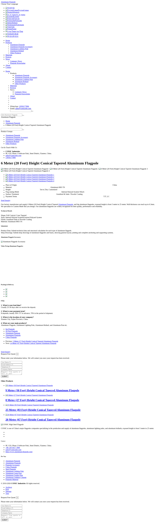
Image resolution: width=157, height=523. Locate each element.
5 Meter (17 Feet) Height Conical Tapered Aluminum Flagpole (35, 341)
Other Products (15, 53)
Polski (14, 29)
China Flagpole (11, 337)
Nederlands (20, 25)
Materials (9, 55)
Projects (8, 57)
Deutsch (16, 12)
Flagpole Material (12, 479)
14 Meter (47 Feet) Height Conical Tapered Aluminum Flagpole (33, 343)
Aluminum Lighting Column (16, 477)
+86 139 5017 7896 (13, 448)
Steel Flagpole (11, 469)
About (8, 65)
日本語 (15, 34)
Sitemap (8, 491)
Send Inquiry (5, 200)
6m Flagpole (10, 329)
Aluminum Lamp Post (14, 473)
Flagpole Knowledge (17, 63)
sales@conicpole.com (23, 108)
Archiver (9, 487)
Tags (7, 493)
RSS (7, 489)
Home (8, 41)
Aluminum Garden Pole (14, 475)
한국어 (15, 36)
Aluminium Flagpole (13, 335)
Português (18, 21)
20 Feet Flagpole (12, 331)
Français (16, 19)
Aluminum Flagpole (17, 45)
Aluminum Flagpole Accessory (21, 47)
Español (16, 17)
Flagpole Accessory (13, 465)
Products (9, 43)
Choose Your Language (9, 4)
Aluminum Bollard (17, 51)
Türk (12, 27)
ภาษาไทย (19, 31)
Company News (16, 61)
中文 (13, 8)
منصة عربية (20, 14)
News (8, 59)
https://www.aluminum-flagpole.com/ (19, 452)
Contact (8, 67)
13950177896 (24, 106)
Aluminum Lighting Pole (19, 49)
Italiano (15, 23)
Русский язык (23, 10)
